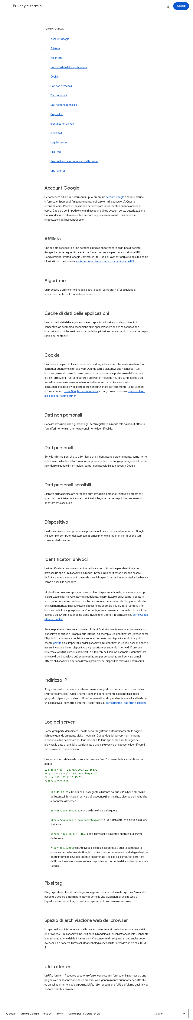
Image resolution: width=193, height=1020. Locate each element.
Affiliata (55, 48)
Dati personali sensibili (64, 104)
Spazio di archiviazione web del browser (74, 161)
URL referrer (58, 170)
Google (11, 1013)
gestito (57, 642)
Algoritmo (56, 57)
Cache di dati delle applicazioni (69, 67)
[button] (6, 6)
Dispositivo (57, 114)
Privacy (47, 1013)
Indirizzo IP (57, 133)
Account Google (60, 38)
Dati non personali (61, 86)
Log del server (59, 142)
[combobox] (170, 1013)
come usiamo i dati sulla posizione (126, 702)
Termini (59, 1013)
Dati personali (59, 95)
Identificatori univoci (62, 123)
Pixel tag (56, 151)
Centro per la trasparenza (84, 1013)
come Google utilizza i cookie (81, 391)
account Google (115, 197)
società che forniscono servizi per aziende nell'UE (105, 261)
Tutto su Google (29, 1013)
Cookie (55, 76)
